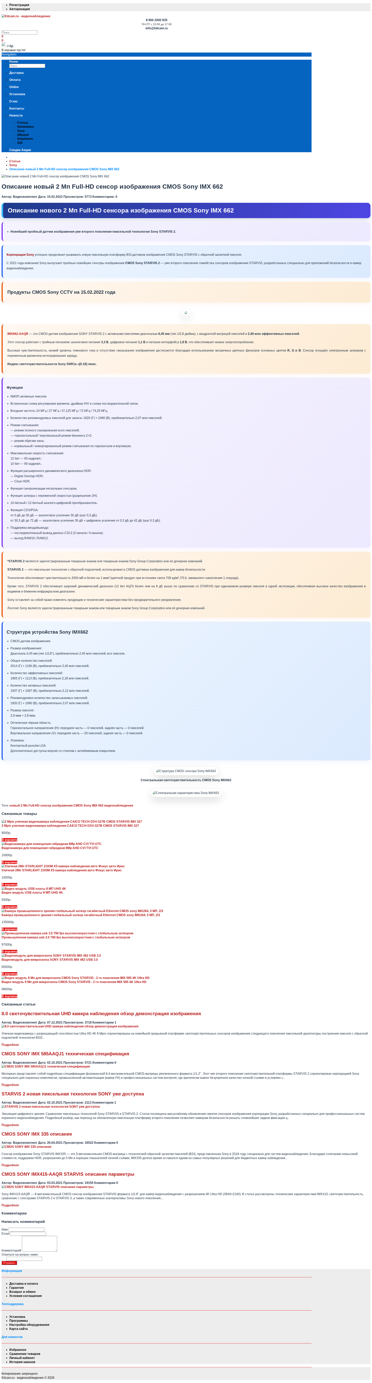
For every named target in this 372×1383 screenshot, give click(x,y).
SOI (19, 142)
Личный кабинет (22, 1358)
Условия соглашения (25, 1295)
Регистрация (19, 5)
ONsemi (23, 134)
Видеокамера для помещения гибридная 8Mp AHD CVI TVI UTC (50, 848)
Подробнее (10, 1044)
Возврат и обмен (22, 1291)
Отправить (9, 1262)
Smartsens (25, 138)
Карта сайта (18, 1328)
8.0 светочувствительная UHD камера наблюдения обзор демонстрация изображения (101, 1013)
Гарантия (16, 1287)
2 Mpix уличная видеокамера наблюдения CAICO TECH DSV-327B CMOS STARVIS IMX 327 (70, 825)
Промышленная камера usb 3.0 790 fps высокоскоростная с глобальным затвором (66, 937)
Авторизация (19, 9)
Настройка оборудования (29, 1324)
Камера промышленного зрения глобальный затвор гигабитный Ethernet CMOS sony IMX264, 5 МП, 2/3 (81, 915)
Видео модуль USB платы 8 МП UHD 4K (32, 892)
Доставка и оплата (23, 1283)
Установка (17, 1316)
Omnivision (25, 126)
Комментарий (11, 1250)
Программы (18, 1320)
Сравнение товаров (24, 1353)
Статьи (22, 122)
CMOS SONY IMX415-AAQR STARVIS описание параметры (68, 1174)
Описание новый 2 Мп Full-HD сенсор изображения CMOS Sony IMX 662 (64, 169)
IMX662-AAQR (17, 333)
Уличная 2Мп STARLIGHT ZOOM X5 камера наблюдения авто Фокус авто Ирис (62, 870)
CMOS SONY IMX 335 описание (37, 1134)
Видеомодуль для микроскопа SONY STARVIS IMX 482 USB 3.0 (50, 959)
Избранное (17, 1349)
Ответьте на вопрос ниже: (20, 1254)
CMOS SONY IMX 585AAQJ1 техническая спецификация (65, 1053)
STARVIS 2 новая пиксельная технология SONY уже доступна (73, 1093)
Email (5, 1233)
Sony (21, 130)
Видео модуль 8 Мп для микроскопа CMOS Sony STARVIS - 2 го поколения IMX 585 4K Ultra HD (74, 982)
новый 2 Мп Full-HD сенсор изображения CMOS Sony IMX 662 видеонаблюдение (71, 805)
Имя (5, 1229)
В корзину (9, 839)
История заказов (22, 1362)
